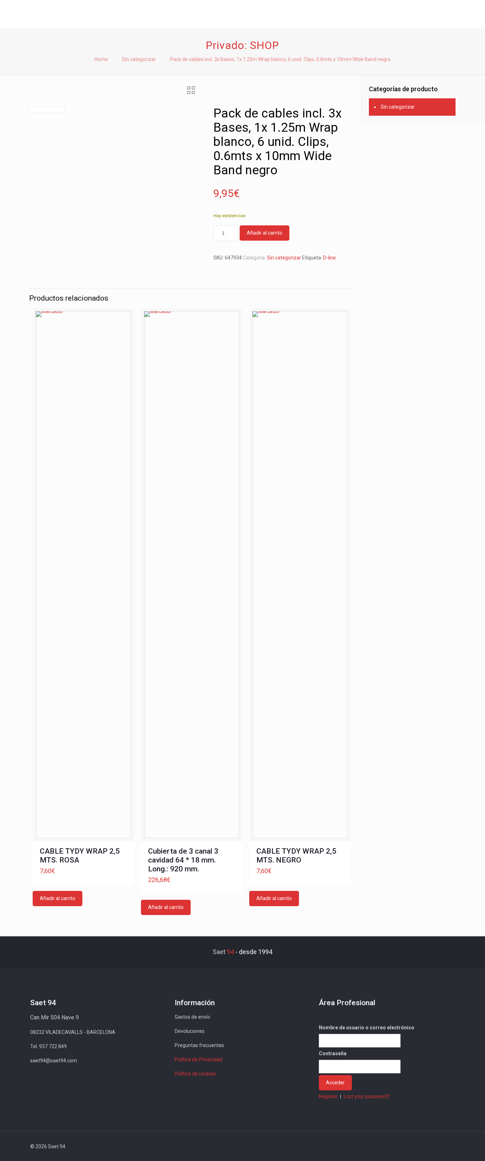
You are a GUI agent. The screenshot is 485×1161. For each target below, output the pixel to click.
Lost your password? (367, 1096)
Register (328, 1096)
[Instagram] (429, 1146)
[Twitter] (400, 1146)
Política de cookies (195, 1074)
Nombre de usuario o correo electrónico (366, 1027)
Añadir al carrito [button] (57, 898)
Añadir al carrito (264, 233)
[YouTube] (410, 1146)
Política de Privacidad (198, 1059)
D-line (329, 258)
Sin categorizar (139, 59)
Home (101, 59)
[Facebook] (390, 1146)
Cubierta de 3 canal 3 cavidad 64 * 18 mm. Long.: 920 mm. (183, 860)
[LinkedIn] (419, 1146)
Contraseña (333, 1053)
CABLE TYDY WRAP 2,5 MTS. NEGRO (296, 855)
